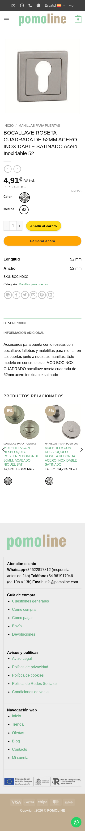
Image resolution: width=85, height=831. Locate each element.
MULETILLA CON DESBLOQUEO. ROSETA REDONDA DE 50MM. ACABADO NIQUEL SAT (21, 456)
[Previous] (4, 459)
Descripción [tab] (15, 323)
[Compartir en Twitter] (25, 295)
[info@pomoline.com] (14, 5)
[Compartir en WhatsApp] (8, 295)
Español (50, 5)
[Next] (81, 459)
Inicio (9, 125)
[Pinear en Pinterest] (42, 295)
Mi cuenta (20, 758)
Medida (9, 209)
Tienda (18, 724)
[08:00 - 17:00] (22, 5)
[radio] (24, 197)
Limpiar (76, 190)
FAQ (71, 5)
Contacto (19, 749)
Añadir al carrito (43, 226)
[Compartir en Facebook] (16, 295)
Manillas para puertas (39, 125)
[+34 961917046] (30, 5)
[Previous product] (17, 169)
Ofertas (18, 733)
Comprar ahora (42, 241)
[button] (6, 19)
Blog (16, 741)
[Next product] (7, 169)
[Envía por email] (33, 295)
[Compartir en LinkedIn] (50, 295)
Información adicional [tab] (24, 333)
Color (8, 196)
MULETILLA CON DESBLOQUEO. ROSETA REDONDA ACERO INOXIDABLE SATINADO (61, 456)
